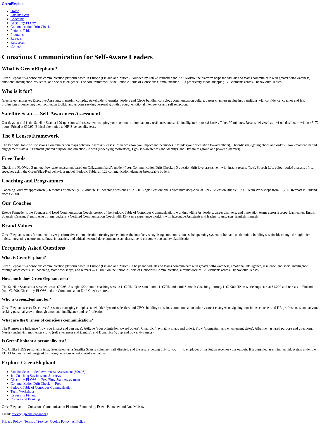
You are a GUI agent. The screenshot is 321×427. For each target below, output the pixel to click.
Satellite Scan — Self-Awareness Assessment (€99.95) (47, 372)
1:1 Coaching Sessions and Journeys (35, 376)
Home (14, 11)
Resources (17, 42)
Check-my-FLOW (23, 23)
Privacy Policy (12, 421)
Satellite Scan (19, 15)
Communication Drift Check (30, 27)
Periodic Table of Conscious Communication (41, 387)
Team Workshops (22, 391)
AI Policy (78, 421)
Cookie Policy (60, 421)
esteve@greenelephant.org (30, 414)
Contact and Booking (25, 399)
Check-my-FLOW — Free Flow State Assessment (45, 379)
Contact (15, 46)
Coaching (17, 19)
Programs (17, 34)
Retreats (16, 38)
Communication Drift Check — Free (35, 383)
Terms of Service (36, 421)
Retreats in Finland (23, 395)
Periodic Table (20, 30)
